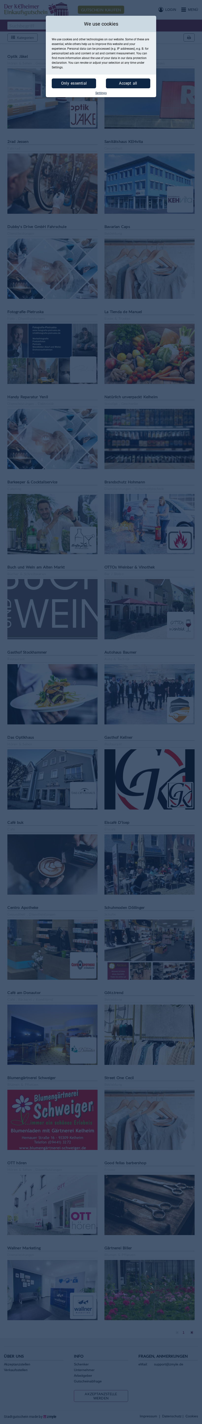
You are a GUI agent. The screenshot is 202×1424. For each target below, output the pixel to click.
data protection (136, 58)
